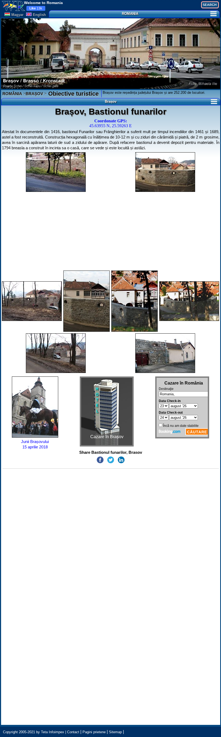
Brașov (110, 101)
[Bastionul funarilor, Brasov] (56, 172)
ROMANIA (130, 14)
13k (35, 8)
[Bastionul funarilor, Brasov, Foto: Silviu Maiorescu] (165, 172)
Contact (73, 732)
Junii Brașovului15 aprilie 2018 (35, 444)
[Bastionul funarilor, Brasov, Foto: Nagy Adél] (134, 301)
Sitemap (115, 732)
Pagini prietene (94, 732)
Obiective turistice (73, 93)
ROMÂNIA (12, 93)
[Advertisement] (110, 231)
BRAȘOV (34, 93)
